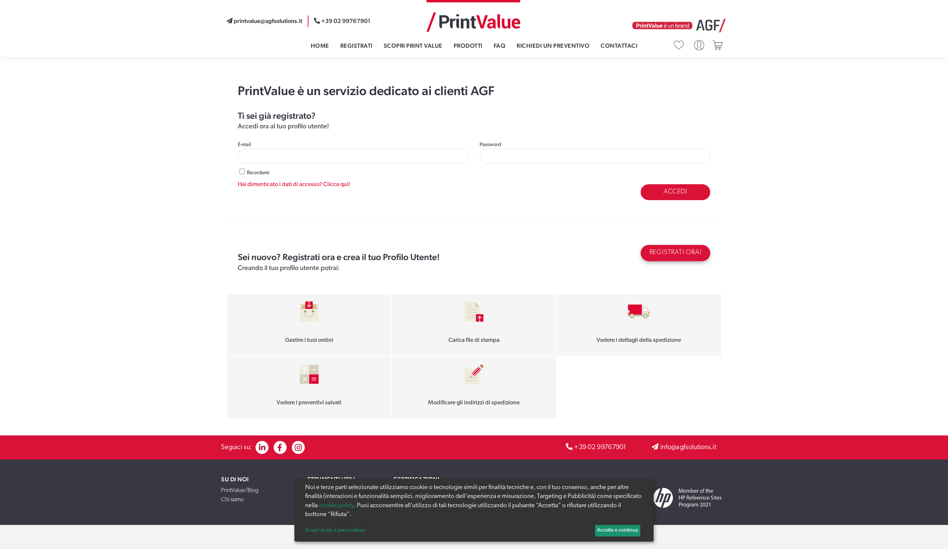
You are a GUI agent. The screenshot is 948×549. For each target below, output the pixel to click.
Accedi (675, 192)
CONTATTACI (619, 45)
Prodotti (468, 45)
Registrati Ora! (676, 252)
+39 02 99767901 (600, 447)
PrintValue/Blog (239, 491)
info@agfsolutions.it (688, 447)
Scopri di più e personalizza (335, 530)
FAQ (500, 45)
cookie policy (336, 505)
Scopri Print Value (413, 45)
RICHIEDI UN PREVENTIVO (553, 45)
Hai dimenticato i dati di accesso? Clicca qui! (294, 185)
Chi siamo (232, 500)
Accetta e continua (617, 530)
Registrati (356, 45)
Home (320, 45)
